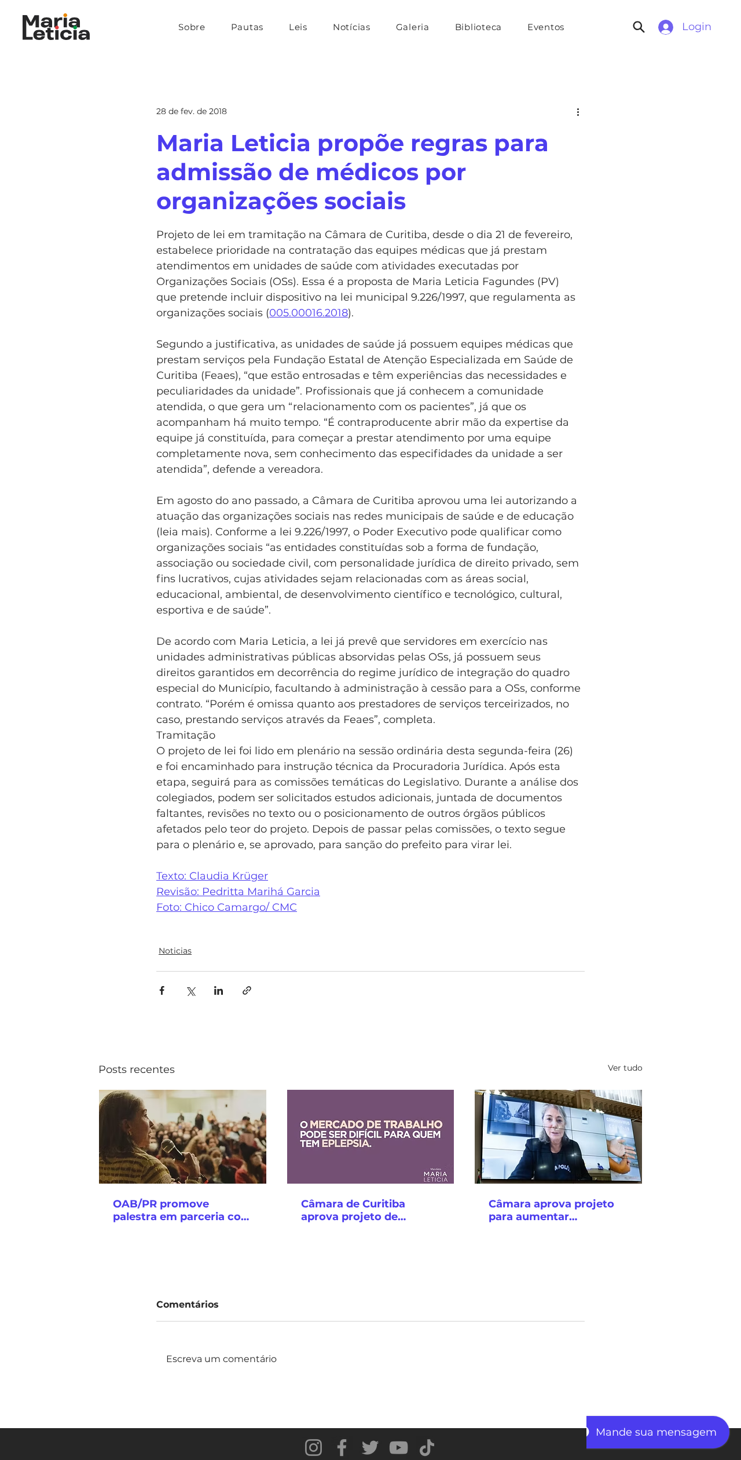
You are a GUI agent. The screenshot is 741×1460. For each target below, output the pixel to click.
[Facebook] (342, 1447)
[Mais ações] (578, 111)
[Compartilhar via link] (246, 990)
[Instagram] (313, 1447)
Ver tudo (625, 1068)
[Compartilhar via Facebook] (161, 990)
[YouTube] (398, 1447)
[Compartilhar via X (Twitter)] (190, 990)
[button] (247, 27)
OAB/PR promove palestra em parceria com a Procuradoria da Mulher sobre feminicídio (182, 1210)
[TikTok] (427, 1447)
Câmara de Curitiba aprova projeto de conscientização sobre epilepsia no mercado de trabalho (367, 1210)
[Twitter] (370, 1447)
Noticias (175, 951)
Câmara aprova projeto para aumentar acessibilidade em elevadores (551, 1210)
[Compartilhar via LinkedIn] (218, 990)
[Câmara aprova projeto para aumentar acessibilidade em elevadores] (558, 1137)
